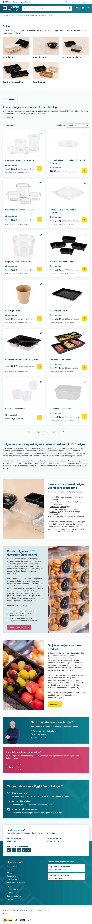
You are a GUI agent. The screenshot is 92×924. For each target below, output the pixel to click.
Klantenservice (84, 2)
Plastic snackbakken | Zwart (62, 261)
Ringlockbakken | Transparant (18, 261)
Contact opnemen (13, 866)
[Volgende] (63, 432)
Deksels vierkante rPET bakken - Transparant (63, 211)
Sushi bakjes (55, 512)
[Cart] (83, 8)
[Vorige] (29, 432)
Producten (20, 15)
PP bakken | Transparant (60, 408)
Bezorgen (10, 872)
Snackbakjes (54, 516)
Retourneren (11, 876)
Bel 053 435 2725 (39, 738)
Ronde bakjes (55, 502)
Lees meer (7, 117)
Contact (12, 767)
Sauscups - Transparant (15, 408)
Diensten (10, 892)
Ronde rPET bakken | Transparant (19, 160)
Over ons (10, 899)
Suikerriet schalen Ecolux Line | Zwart (21, 359)
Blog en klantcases (14, 896)
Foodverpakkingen (31, 15)
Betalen (9, 869)
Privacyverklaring (13, 879)
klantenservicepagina (49, 833)
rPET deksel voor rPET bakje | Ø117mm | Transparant (67, 161)
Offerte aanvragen (71, 2)
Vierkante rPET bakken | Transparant (21, 210)
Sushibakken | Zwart (59, 310)
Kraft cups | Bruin (13, 310)
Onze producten (13, 889)
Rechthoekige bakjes (58, 507)
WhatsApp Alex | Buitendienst (44, 731)
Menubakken (55, 497)
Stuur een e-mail (39, 734)
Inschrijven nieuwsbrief (16, 882)
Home (13, 15)
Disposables (43, 15)
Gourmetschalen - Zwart (60, 359)
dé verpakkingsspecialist (16, 2)
